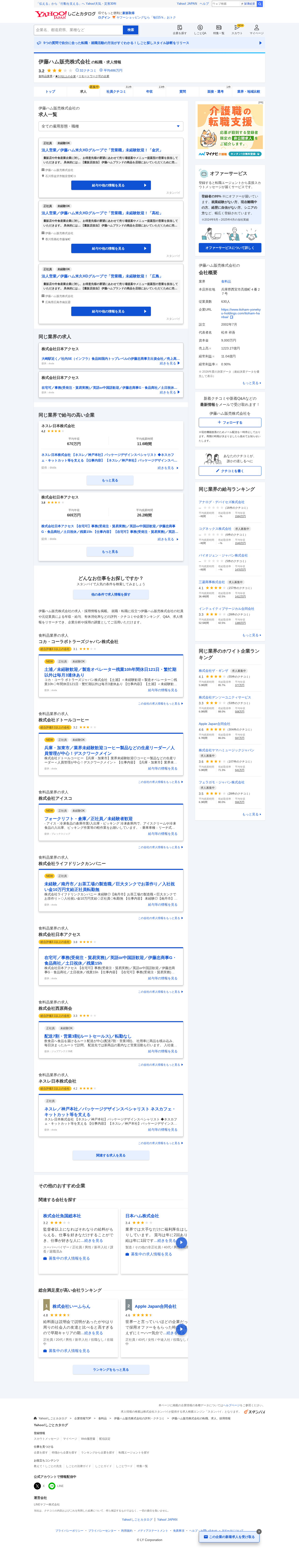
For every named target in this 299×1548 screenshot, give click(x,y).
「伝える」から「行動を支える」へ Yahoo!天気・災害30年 (76, 3)
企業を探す (180, 33)
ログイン (104, 17)
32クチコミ (88, 70)
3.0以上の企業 (67, 76)
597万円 (239, 738)
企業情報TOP (82, 1418)
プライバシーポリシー (69, 1530)
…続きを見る (92, 1241)
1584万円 (240, 516)
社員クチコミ (119, 90)
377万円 (239, 685)
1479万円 (240, 569)
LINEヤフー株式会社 (47, 1504)
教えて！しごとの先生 (48, 1466)
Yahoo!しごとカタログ (53, 1418)
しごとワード (124, 1466)
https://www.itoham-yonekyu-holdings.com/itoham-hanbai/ (241, 313)
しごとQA (200, 33)
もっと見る (250, 383)
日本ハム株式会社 (142, 1216)
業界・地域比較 (248, 91)
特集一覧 (218, 33)
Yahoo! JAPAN (187, 3)
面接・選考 (219, 90)
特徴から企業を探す (64, 1452)
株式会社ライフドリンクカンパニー (72, 863)
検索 (260, 4)
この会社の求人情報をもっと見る (159, 703)
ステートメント (152, 1530)
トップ (50, 91)
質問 (182, 91)
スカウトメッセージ (46, 1438)
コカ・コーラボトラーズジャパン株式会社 (78, 641)
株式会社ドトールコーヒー (64, 720)
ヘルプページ (231, 1405)
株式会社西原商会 (55, 1008)
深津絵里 (249, 3)
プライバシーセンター (102, 1530)
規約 (126, 1530)
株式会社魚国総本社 (62, 1216)
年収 (155, 90)
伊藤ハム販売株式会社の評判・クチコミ (139, 1418)
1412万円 (240, 596)
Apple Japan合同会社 (156, 1306)
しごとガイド (103, 1466)
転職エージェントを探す (134, 1452)
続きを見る (166, 468)
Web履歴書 (88, 1438)
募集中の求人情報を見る (69, 1258)
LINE (60, 1486)
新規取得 (128, 13)
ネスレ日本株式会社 (57, 1081)
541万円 (239, 770)
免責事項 (178, 1530)
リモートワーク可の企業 (93, 76)
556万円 (239, 802)
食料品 (226, 281)
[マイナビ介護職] (230, 158)
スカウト (237, 33)
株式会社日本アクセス (60, 934)
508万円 (239, 711)
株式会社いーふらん (71, 1306)
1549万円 (240, 543)
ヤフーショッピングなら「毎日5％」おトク (146, 17)
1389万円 (240, 622)
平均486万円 (113, 70)
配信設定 (104, 1438)
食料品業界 (46, 76)
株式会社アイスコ (55, 798)
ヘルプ (204, 3)
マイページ (257, 33)
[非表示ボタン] (259, 1531)
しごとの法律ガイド (78, 1466)
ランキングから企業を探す (98, 1452)
